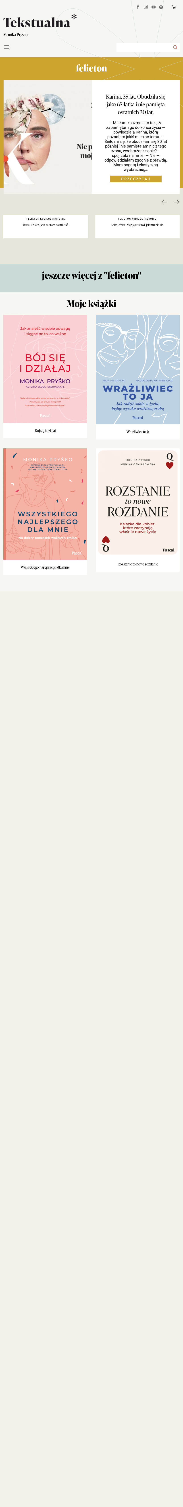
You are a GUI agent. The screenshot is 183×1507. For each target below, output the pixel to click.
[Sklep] (174, 7)
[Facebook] (138, 7)
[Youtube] (153, 7)
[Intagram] (145, 7)
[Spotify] (161, 6)
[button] (175, 47)
